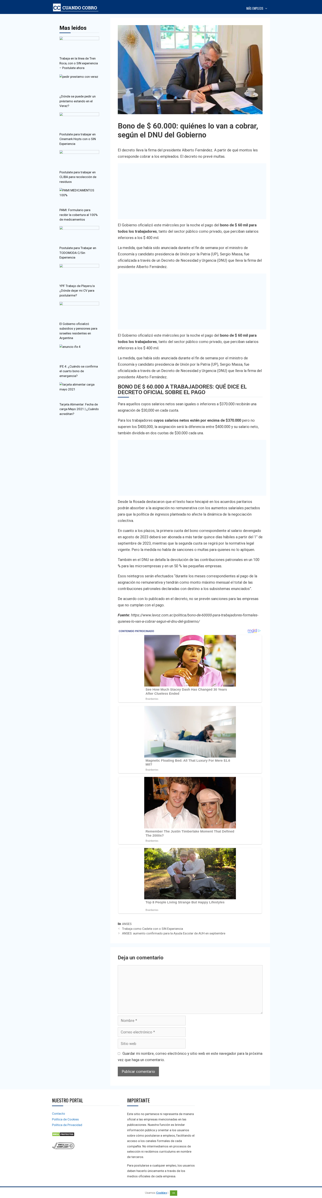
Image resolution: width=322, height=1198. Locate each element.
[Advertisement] (192, 191)
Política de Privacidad (67, 1125)
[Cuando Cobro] (76, 7)
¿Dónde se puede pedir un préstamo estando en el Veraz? (77, 101)
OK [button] (173, 1193)
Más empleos (254, 8)
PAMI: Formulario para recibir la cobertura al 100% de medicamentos (78, 214)
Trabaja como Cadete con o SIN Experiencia (152, 929)
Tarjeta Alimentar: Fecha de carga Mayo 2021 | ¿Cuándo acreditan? (79, 409)
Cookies (161, 1192)
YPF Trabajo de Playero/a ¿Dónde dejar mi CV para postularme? (77, 290)
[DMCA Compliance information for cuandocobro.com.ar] (63, 1148)
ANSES (127, 924)
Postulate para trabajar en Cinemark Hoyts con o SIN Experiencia (77, 139)
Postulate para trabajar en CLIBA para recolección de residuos (77, 177)
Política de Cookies (65, 1119)
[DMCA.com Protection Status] (63, 1135)
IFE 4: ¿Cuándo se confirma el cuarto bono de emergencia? (78, 371)
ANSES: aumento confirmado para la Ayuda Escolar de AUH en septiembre (173, 933)
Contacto (58, 1113)
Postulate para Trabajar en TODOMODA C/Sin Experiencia (77, 252)
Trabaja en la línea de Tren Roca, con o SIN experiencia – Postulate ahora (78, 63)
